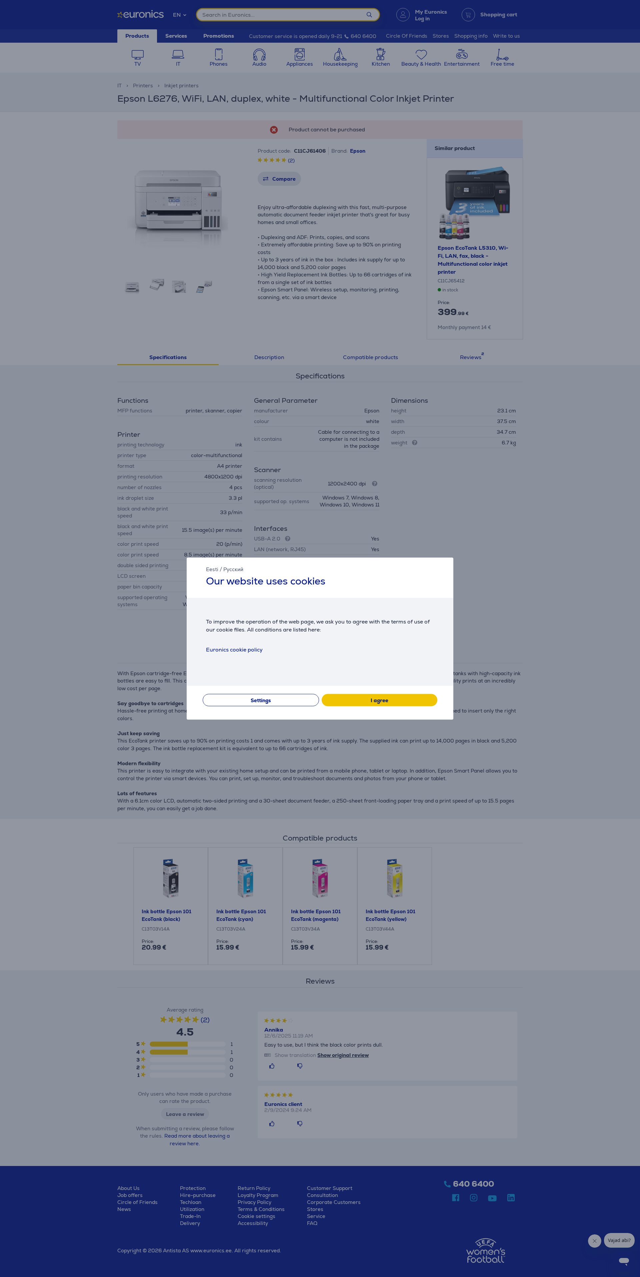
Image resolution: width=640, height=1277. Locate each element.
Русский (233, 569)
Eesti (212, 569)
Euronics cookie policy (234, 649)
